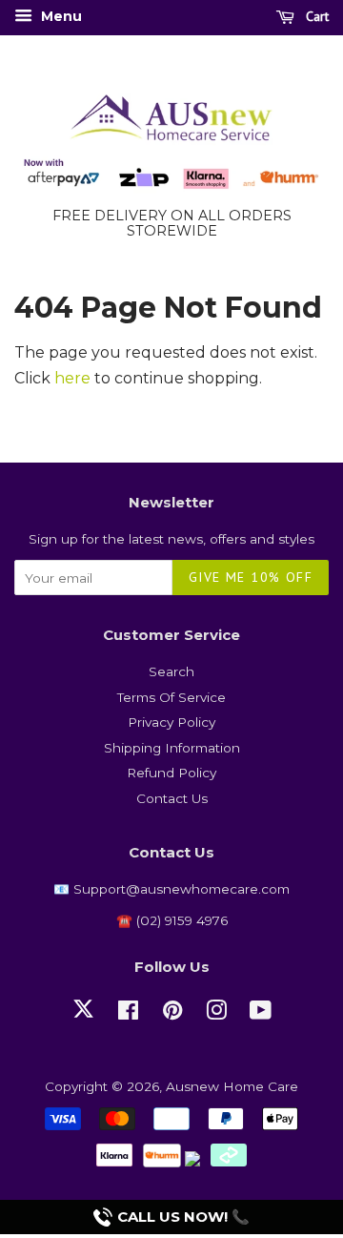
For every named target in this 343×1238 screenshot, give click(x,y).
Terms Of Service (171, 697)
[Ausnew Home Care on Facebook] (128, 1013)
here (72, 378)
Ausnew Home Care (232, 1086)
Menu (59, 16)
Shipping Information (172, 747)
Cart (315, 16)
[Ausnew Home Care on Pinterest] (172, 1013)
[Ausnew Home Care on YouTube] (261, 1013)
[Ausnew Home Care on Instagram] (216, 1013)
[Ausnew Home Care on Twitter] (83, 1019)
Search (171, 671)
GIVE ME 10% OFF (251, 577)
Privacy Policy (171, 722)
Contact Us (172, 798)
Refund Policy (171, 772)
